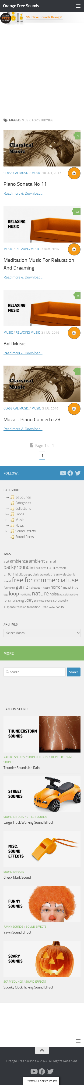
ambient (37, 561)
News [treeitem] (19, 525)
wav (60, 606)
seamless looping (43, 600)
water (52, 607)
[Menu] (78, 6)
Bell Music (15, 344)
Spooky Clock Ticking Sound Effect (28, 987)
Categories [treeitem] (23, 503)
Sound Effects (38, 757)
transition (33, 607)
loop (14, 593)
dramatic (45, 574)
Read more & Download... (23, 193)
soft (56, 600)
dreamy (56, 574)
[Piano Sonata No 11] (42, 148)
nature (40, 593)
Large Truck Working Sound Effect (28, 822)
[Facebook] (70, 473)
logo (6, 594)
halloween (35, 587)
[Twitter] (77, 473)
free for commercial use (45, 580)
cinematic (13, 574)
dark (36, 574)
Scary (28, 600)
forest (7, 581)
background (17, 567)
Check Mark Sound (17, 877)
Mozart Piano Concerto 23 (32, 420)
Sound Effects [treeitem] (25, 531)
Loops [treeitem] (19, 514)
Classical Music (16, 173)
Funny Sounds (13, 926)
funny (11, 587)
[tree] (42, 517)
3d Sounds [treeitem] (23, 497)
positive (74, 594)
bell (32, 568)
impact (67, 587)
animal (51, 561)
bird (38, 568)
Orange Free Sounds (21, 5)
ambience (19, 561)
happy (46, 587)
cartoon (61, 568)
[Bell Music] (42, 308)
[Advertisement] (42, 70)
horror (56, 587)
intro (75, 587)
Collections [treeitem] (23, 508)
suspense (10, 607)
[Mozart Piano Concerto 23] (42, 384)
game (22, 587)
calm (51, 567)
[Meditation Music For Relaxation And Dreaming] (42, 224)
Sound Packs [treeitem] (24, 537)
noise (54, 594)
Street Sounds (37, 817)
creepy (28, 574)
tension (21, 607)
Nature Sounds (14, 757)
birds (43, 568)
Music (36, 173)
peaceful (64, 594)
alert (6, 561)
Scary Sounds (13, 981)
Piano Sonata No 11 (25, 184)
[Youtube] (63, 473)
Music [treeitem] (19, 520)
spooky (64, 600)
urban (44, 607)
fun (6, 587)
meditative (25, 594)
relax (7, 600)
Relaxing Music (28, 249)
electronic (69, 574)
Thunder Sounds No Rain (22, 768)
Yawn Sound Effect (17, 932)
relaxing (18, 600)
